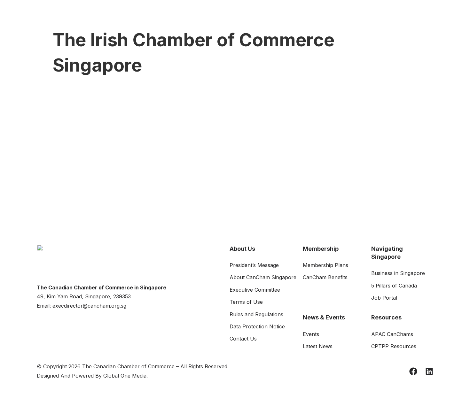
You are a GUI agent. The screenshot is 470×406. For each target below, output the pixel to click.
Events (311, 334)
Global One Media (124, 375)
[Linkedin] (429, 371)
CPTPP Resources (393, 346)
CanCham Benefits (325, 277)
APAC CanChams (392, 334)
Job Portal (384, 298)
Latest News (318, 346)
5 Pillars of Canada (394, 285)
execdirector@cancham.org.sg (89, 306)
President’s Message (254, 265)
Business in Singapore (398, 273)
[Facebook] (413, 371)
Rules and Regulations (256, 314)
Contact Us (243, 338)
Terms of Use (246, 302)
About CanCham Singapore (263, 277)
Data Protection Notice (257, 326)
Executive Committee (255, 290)
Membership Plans (325, 265)
